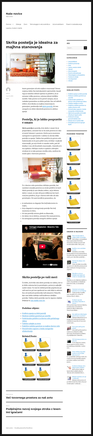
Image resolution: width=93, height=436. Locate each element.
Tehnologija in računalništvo (40, 24)
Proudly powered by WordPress (24, 428)
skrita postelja (47, 106)
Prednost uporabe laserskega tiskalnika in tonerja (78, 301)
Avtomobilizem (58, 24)
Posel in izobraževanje (74, 24)
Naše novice (14, 13)
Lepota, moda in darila (14, 28)
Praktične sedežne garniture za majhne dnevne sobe (41, 326)
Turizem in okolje (73, 77)
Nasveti (70, 69)
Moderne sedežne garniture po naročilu (36, 316)
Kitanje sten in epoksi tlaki (75, 121)
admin (8, 93)
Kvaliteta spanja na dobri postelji (34, 313)
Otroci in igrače (72, 71)
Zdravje (18, 24)
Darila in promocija (73, 63)
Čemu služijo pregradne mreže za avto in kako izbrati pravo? (78, 353)
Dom (25, 24)
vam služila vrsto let (37, 300)
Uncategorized (72, 79)
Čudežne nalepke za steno (31, 323)
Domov (8, 24)
